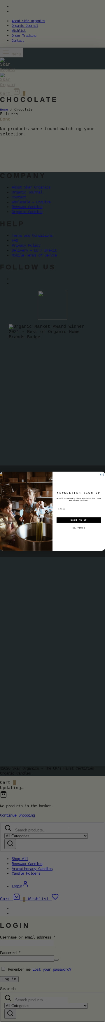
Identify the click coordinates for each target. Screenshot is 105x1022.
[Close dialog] (102, 474)
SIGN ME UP (79, 520)
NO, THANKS (79, 528)
